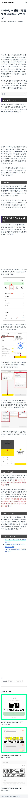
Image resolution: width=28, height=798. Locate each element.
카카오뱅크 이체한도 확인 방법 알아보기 (11, 788)
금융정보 (21, 21)
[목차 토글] (23, 94)
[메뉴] (26, 2)
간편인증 (4, 681)
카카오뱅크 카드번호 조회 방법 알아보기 (11, 755)
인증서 (11, 681)
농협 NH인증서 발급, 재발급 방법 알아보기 (12, 722)
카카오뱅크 (19, 681)
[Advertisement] (14, 39)
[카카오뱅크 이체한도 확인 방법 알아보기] (14, 773)
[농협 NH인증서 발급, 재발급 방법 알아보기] (14, 707)
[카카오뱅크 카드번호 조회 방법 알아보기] (14, 740)
